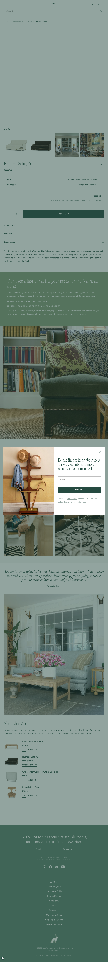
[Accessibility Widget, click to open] (2, 958)
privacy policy (72, 498)
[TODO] (100, 452)
